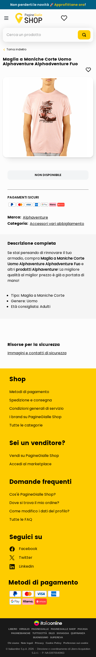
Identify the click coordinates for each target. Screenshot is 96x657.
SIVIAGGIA (63, 633)
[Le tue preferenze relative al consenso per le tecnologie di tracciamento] (87, 648)
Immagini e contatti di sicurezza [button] (36, 353)
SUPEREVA (56, 637)
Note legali (27, 643)
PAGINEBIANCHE (21, 633)
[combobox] (48, 35)
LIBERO (12, 629)
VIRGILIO (24, 629)
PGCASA (83, 629)
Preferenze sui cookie (75, 643)
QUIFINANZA (78, 633)
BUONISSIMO (40, 637)
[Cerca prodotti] (84, 34)
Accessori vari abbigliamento (57, 223)
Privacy (39, 643)
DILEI (52, 633)
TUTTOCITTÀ (39, 633)
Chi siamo (13, 643)
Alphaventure (35, 217)
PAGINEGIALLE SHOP (63, 629)
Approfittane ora (69, 4)
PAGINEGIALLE (40, 629)
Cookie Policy (54, 643)
